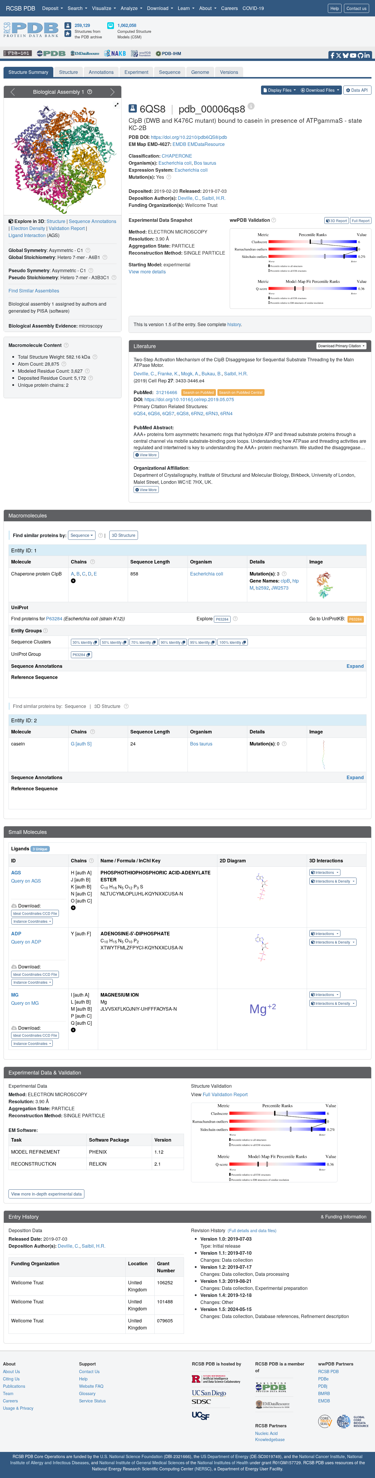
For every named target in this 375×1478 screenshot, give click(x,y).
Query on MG (25, 1002)
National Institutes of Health (222, 1462)
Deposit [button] (50, 8)
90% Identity (170, 642)
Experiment (136, 72)
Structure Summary (28, 72)
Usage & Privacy (18, 1408)
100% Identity (230, 642)
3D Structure (123, 535)
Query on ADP (26, 941)
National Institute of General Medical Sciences (142, 1462)
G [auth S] (81, 743)
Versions (229, 72)
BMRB (324, 1393)
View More (148, 454)
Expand (355, 666)
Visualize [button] (102, 8)
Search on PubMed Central (240, 392)
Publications (14, 1386)
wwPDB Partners (335, 1363)
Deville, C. (189, 198)
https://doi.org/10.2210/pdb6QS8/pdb (189, 137)
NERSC (203, 1469)
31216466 (166, 392)
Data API (359, 90)
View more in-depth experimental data (46, 1194)
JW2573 (280, 587)
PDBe (323, 1379)
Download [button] (158, 8)
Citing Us (11, 1379)
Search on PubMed (198, 392)
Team (8, 1393)
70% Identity (141, 642)
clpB (285, 580)
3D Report (338, 220)
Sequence (169, 72)
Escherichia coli (175, 162)
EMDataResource (206, 144)
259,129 (82, 25)
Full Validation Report (225, 1094)
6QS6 (154, 413)
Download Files (320, 90)
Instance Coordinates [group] (30, 921)
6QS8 (183, 413)
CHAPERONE (177, 155)
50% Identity (112, 642)
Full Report (360, 220)
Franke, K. (168, 373)
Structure (68, 72)
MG (14, 994)
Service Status (92, 1401)
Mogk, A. (190, 373)
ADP (16, 933)
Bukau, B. (212, 373)
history (234, 324)
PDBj (322, 1386)
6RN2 (197, 413)
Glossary (87, 1393)
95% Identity (200, 642)
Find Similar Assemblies (33, 290)
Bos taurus (205, 162)
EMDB (179, 144)
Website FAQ (91, 1386)
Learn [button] (184, 8)
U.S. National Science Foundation (131, 1456)
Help (334, 8)
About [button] (206, 8)
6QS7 (168, 413)
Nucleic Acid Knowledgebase (270, 1436)
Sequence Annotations (92, 221)
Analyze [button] (130, 8)
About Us (11, 1371)
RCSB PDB (20, 8)
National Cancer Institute (322, 1456)
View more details (147, 271)
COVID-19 (253, 8)
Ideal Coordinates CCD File (35, 913)
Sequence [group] (80, 535)
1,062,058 (126, 25)
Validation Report (67, 228)
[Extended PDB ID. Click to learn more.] (251, 106)
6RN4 (226, 413)
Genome (200, 72)
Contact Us (89, 1371)
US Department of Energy (224, 1456)
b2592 (262, 587)
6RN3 (212, 413)
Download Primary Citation (340, 345)
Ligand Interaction (27, 235)
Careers (229, 8)
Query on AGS (26, 880)
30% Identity (82, 642)
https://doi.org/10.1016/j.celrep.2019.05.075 (189, 399)
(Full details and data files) (252, 1230)
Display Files (280, 90)
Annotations (101, 72)
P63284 (54, 618)
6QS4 (140, 413)
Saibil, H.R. (214, 198)
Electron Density (28, 228)
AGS (16, 872)
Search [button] (76, 8)
